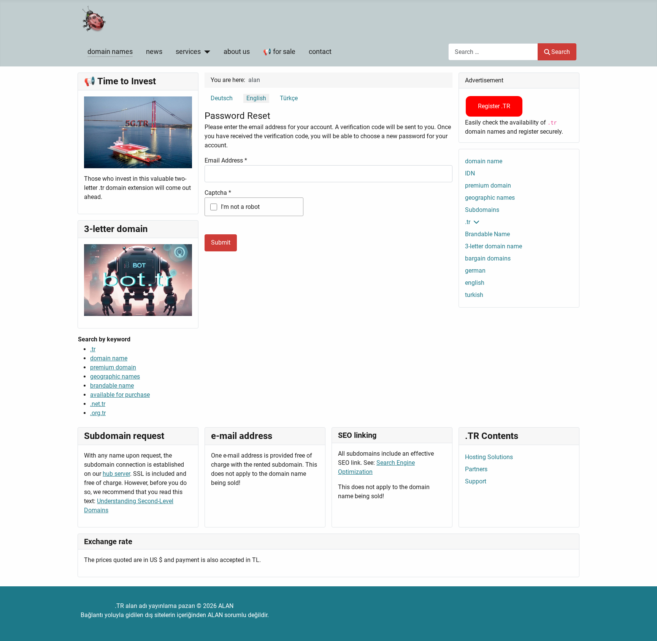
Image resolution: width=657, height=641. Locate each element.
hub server (116, 473)
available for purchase (120, 394)
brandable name (112, 385)
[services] (205, 52)
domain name (108, 358)
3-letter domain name (493, 246)
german (475, 270)
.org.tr (98, 413)
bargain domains (488, 258)
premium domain (113, 367)
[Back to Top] (643, 627)
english (474, 282)
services (188, 51)
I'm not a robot (240, 206)
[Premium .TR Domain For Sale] (138, 132)
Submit (220, 242)
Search (560, 51)
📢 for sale (279, 51)
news (154, 51)
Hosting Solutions (489, 457)
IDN (470, 173)
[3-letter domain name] (138, 279)
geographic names (115, 376)
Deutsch (222, 98)
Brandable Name (487, 234)
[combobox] (493, 51)
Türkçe (289, 98)
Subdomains (482, 209)
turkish (474, 294)
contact (320, 51)
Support (475, 481)
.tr (92, 349)
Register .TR (494, 106)
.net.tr (97, 403)
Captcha (218, 192)
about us (237, 51)
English (256, 98)
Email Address (226, 160)
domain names (110, 51)
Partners (476, 469)
